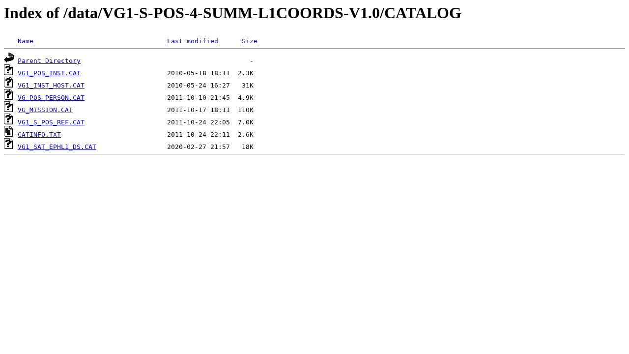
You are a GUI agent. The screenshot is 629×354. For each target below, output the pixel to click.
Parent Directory (49, 60)
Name (25, 41)
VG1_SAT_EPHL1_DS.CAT (57, 146)
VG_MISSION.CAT (45, 110)
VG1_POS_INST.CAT (49, 73)
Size (249, 41)
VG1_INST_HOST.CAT (51, 85)
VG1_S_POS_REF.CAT (51, 122)
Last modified (192, 41)
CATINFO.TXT (39, 134)
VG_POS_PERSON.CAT (51, 97)
